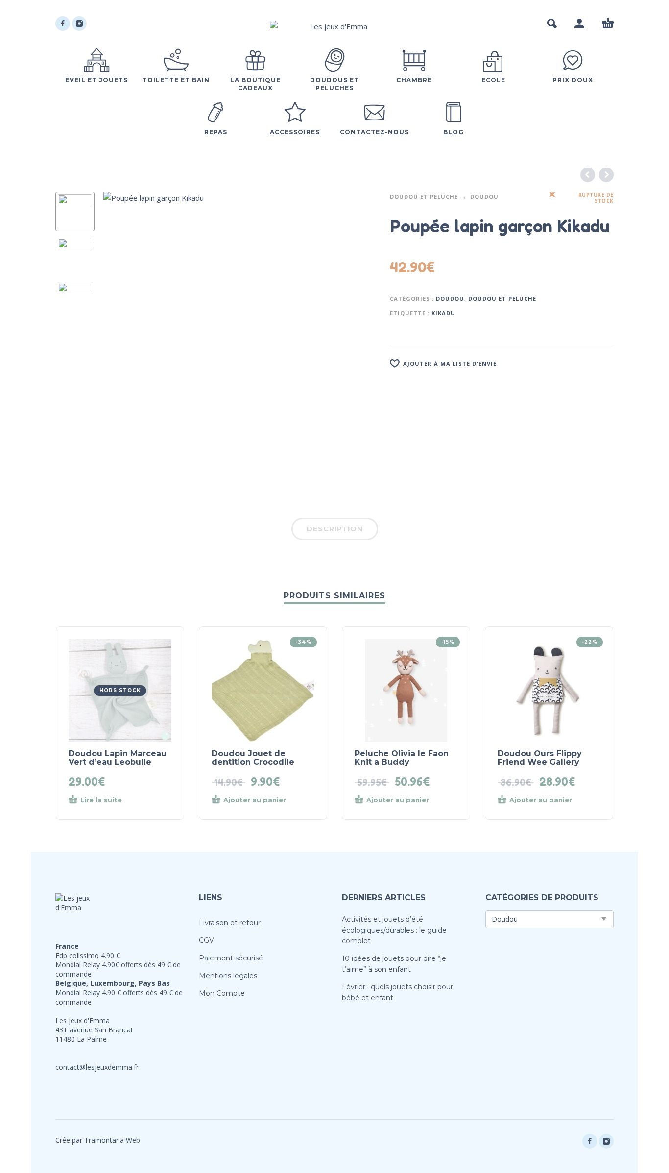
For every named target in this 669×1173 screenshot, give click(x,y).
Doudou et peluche (424, 196)
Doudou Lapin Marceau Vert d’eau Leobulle (118, 757)
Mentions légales (228, 975)
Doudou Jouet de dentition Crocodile (253, 757)
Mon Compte (222, 993)
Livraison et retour (230, 922)
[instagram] (79, 23)
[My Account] (579, 23)
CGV (206, 940)
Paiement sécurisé (231, 958)
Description (335, 529)
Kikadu (443, 313)
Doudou (484, 196)
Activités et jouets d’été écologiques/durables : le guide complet (394, 930)
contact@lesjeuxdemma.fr (97, 1067)
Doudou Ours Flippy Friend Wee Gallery (540, 757)
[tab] (334, 531)
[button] (552, 23)
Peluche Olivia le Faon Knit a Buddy (402, 757)
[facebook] (62, 23)
